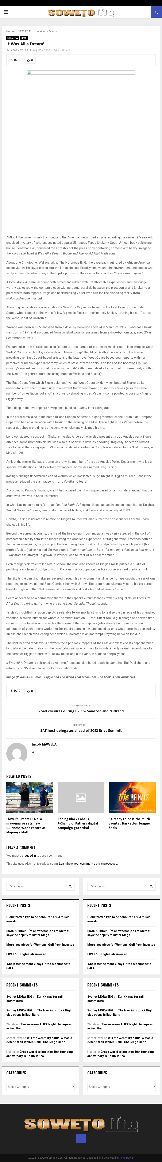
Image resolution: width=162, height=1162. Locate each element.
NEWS (24, 38)
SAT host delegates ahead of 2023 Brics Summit (81, 731)
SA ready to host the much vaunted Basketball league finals (129, 823)
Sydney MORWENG (19, 996)
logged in (30, 855)
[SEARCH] (70, 886)
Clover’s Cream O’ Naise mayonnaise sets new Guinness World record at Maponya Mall (26, 825)
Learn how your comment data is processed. (88, 863)
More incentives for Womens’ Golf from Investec (40, 944)
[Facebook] (81, 1138)
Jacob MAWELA (19, 50)
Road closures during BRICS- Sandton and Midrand (81, 711)
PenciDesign (127, 1157)
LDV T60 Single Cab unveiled (26, 954)
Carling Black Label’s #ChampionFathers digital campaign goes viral (78, 823)
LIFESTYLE (12, 38)
